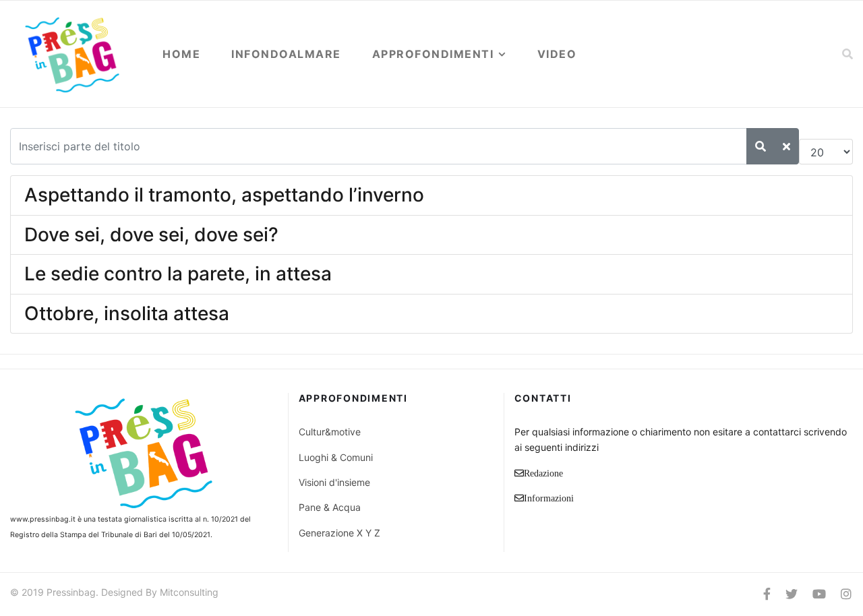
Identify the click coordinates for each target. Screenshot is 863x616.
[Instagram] (846, 594)
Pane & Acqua (330, 507)
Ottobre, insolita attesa (126, 313)
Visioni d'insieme (334, 482)
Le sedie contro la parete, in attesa (178, 273)
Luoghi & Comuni (336, 457)
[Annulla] (786, 146)
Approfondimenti (433, 54)
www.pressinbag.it (43, 519)
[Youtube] (819, 594)
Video (557, 54)
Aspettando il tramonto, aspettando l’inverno (224, 194)
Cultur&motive (330, 431)
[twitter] (791, 594)
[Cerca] (760, 146)
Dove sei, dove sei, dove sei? (151, 234)
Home (181, 54)
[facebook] (767, 594)
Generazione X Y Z (339, 532)
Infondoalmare (286, 54)
